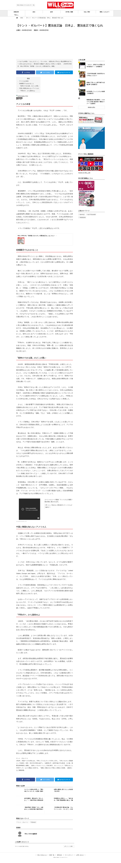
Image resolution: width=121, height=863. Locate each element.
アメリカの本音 (24, 81)
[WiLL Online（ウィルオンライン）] (60, 5)
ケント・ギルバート (23, 822)
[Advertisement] (60, 46)
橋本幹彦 (82, 214)
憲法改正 (33, 822)
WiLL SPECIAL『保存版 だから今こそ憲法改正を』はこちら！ (36, 235)
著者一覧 (51, 855)
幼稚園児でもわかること (26, 83)
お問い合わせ (80, 855)
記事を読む (30, 791)
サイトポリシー (69, 855)
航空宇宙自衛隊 (92, 214)
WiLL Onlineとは (42, 855)
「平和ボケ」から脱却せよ (27, 90)
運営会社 (59, 855)
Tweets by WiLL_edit (84, 172)
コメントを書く (69, 846)
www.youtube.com (22, 521)
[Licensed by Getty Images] (44, 98)
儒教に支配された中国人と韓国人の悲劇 (53, 768)
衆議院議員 (83, 217)
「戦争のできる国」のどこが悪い (29, 86)
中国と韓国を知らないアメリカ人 (29, 88)
